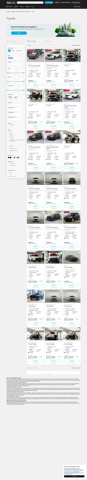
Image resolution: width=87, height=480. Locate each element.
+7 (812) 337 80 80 (65, 2)
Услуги (21, 6)
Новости (28, 6)
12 (31, 41)
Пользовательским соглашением (71, 470)
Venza (28, 251)
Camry (64, 251)
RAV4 (28, 290)
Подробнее (35, 84)
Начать (19, 33)
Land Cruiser (29, 49)
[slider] (7, 72)
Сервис (16, 6)
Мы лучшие (49, 2)
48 (35, 41)
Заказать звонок (75, 2)
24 (33, 41)
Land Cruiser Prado (67, 89)
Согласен (74, 476)
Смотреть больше (11, 176)
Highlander (29, 172)
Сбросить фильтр (75, 45)
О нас (32, 6)
